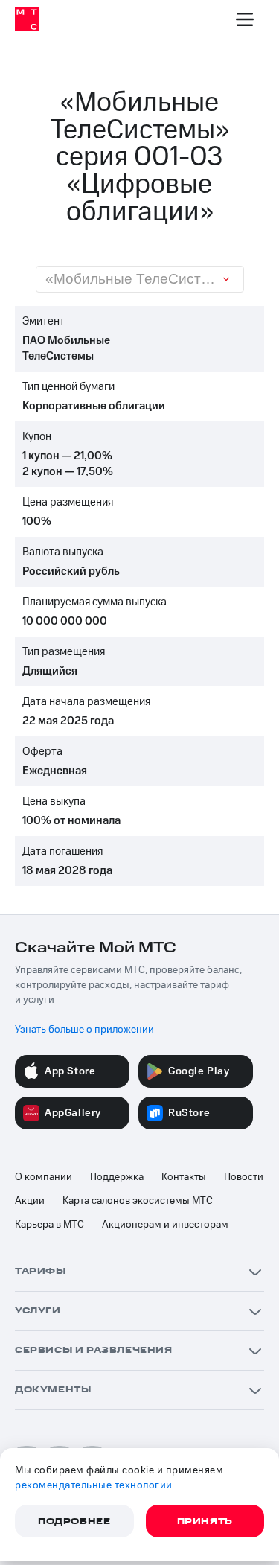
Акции (30, 1200)
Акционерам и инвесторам (165, 1224)
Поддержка (117, 1177)
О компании (43, 1177)
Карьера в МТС (49, 1224)
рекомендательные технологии (94, 1485)
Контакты (183, 1177)
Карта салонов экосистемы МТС (137, 1200)
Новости (243, 1177)
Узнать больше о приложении (84, 1029)
